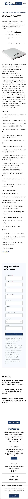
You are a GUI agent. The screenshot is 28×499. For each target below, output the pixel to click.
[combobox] (14, 322)
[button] (3, 4)
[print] (25, 43)
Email (7, 288)
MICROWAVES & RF (14, 478)
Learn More (5, 251)
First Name (9, 275)
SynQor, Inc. (17, 32)
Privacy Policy (16, 491)
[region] (14, 492)
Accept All (14, 495)
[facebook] (8, 43)
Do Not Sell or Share (17, 485)
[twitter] (14, 43)
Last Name (9, 282)
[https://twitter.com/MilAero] (16, 471)
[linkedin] (11, 43)
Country (8, 319)
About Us (4, 485)
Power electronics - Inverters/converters (14, 12)
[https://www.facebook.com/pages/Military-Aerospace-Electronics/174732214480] (11, 471)
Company (8, 300)
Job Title (8, 306)
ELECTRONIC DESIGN (14, 479)
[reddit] (16, 43)
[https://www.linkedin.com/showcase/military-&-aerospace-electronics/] (13, 471)
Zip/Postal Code (10, 312)
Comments (8, 325)
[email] (19, 43)
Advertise (9, 485)
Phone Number (9, 294)
